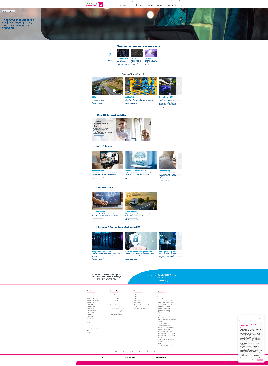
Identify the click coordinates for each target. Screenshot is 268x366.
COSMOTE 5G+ (138, 294)
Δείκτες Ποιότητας (163, 298)
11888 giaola (90, 333)
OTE (103, 357)
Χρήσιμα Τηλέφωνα (115, 300)
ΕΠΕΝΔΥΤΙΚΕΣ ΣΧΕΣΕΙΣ (160, 357)
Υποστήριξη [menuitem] (114, 291)
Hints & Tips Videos (115, 298)
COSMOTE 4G (137, 300)
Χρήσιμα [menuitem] (160, 291)
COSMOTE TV (90, 314)
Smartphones (90, 318)
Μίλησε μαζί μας (162, 280)
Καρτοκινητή (90, 312)
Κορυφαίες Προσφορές (93, 294)
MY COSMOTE (169, 5)
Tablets (89, 320)
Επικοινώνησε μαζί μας (116, 307)
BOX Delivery (90, 322)
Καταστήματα (166, 0)
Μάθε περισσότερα (99, 137)
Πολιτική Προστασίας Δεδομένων (166, 333)
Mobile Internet (91, 308)
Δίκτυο (172, 0)
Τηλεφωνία (90, 304)
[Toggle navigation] (181, 5)
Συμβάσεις (160, 341)
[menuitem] (116, 351)
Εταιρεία (177, 0)
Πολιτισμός (90, 330)
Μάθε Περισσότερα (98, 103)
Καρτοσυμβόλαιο (91, 310)
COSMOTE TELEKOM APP (117, 309)
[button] (175, 5)
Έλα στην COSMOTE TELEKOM (148, 5)
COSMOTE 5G (137, 296)
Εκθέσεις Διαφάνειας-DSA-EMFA (166, 331)
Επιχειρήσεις (138, 1)
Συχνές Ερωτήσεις (115, 294)
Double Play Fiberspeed (93, 300)
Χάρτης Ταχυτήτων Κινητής (141, 308)
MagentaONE (90, 316)
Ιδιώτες (131, 1)
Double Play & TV (91, 302)
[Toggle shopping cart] (179, 5)
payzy (88, 326)
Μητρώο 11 (160, 314)
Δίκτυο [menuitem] (136, 291)
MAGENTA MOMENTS (92, 328)
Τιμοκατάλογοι (114, 305)
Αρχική (5, 11)
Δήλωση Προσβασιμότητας (117, 311)
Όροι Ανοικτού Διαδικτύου (165, 345)
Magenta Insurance (92, 324)
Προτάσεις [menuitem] (90, 291)
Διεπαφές (160, 343)
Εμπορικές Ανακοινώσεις (164, 325)
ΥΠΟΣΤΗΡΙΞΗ (160, 5)
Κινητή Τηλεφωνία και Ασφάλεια (166, 304)
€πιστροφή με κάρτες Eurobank (166, 339)
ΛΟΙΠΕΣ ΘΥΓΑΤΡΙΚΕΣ (129, 357)
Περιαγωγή (113, 296)
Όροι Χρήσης (161, 296)
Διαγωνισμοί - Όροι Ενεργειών (166, 327)
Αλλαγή (110, 60)
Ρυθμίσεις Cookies (162, 323)
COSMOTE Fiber (138, 298)
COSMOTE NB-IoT (138, 302)
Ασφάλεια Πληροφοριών (164, 329)
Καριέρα (160, 294)
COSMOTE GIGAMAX (92, 306)
